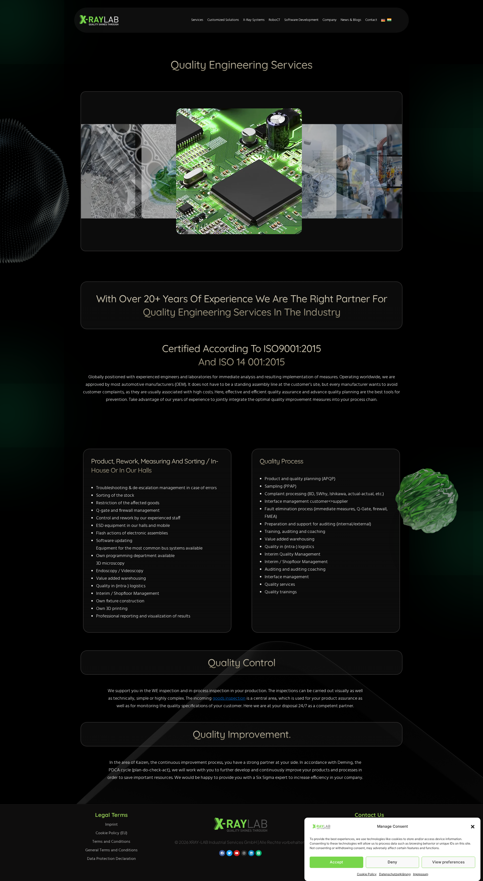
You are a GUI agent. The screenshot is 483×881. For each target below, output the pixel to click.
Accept (336, 862)
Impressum (420, 874)
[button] (472, 826)
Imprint (111, 824)
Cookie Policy (367, 874)
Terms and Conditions (111, 841)
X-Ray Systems (254, 20)
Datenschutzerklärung (395, 874)
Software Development (301, 20)
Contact (371, 20)
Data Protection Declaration (111, 859)
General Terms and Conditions (111, 850)
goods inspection (229, 698)
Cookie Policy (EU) (111, 833)
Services (197, 20)
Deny (392, 862)
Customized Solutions (223, 20)
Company (330, 20)
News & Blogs (351, 20)
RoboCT (274, 20)
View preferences (448, 862)
